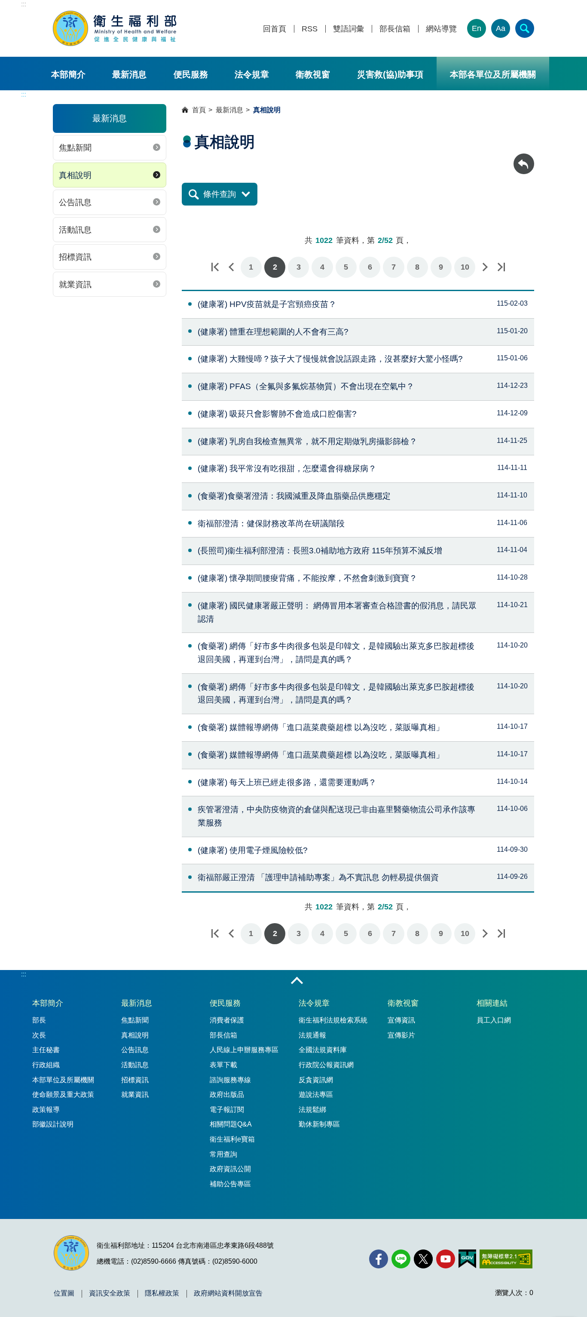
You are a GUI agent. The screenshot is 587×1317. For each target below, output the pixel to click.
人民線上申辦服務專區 (244, 1049)
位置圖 (64, 1293)
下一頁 (485, 267)
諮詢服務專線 (230, 1080)
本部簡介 (68, 74)
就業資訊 (75, 284)
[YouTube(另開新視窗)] (445, 1258)
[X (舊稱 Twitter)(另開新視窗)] (423, 1258)
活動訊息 (75, 229)
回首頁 (274, 29)
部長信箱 (394, 29)
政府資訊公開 (230, 1169)
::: (23, 4)
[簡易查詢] (524, 28)
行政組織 (46, 1064)
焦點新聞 (75, 147)
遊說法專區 (316, 1094)
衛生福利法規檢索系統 (333, 1020)
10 (465, 267)
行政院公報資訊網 (326, 1064)
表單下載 (223, 1064)
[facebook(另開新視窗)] (378, 1258)
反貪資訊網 (316, 1080)
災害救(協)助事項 (390, 74)
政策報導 (46, 1109)
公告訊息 (75, 202)
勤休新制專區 (319, 1124)
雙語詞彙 (348, 29)
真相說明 (75, 175)
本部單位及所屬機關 (63, 1080)
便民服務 (191, 74)
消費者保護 (227, 1020)
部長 (39, 1020)
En (476, 28)
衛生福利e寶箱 (232, 1139)
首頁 (199, 110)
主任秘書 (46, 1049)
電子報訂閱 (227, 1109)
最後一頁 (501, 267)
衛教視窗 (313, 74)
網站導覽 (441, 29)
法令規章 (252, 74)
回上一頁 (524, 157)
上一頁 (231, 267)
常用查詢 (223, 1154)
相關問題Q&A (231, 1124)
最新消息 (129, 74)
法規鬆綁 (312, 1109)
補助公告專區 (230, 1184)
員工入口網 (494, 1020)
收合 (297, 981)
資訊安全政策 (109, 1293)
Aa (500, 28)
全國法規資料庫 (323, 1049)
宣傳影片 (401, 1035)
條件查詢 (219, 194)
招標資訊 (75, 256)
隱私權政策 (162, 1293)
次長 (39, 1035)
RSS (310, 29)
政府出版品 (227, 1094)
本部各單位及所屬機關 (493, 74)
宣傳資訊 (401, 1020)
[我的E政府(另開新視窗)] (467, 1258)
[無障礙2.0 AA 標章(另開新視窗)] (506, 1258)
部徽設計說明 (52, 1124)
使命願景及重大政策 (63, 1094)
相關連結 (492, 1003)
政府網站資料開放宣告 (228, 1293)
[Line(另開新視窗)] (400, 1258)
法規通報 (312, 1035)
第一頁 (215, 267)
